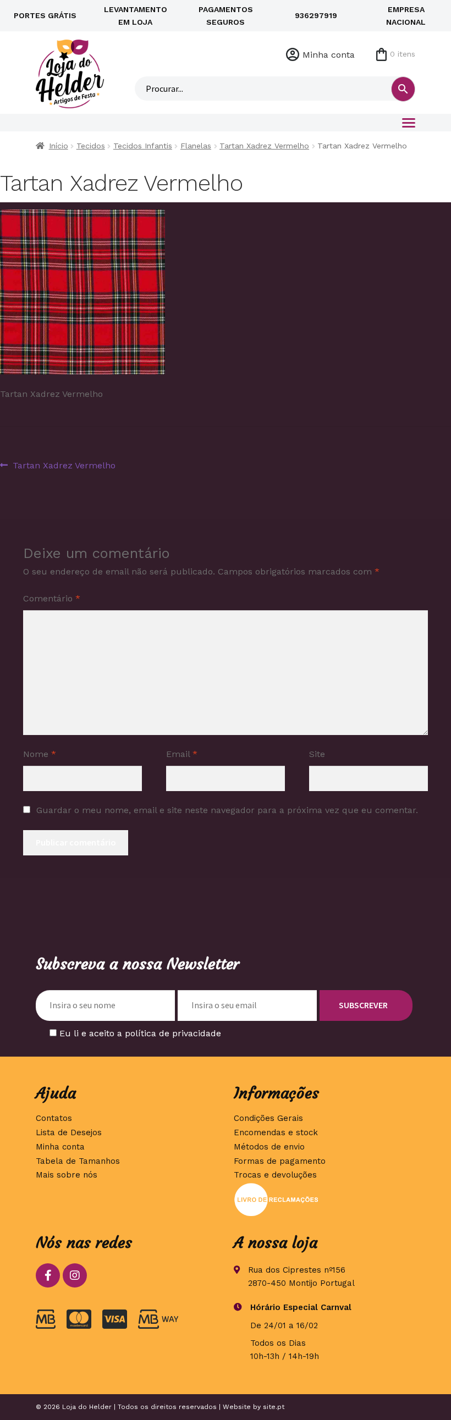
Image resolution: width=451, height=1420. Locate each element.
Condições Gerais (268, 1118)
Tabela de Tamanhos (78, 1161)
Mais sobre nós (66, 1175)
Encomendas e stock (276, 1132)
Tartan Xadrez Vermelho (264, 145)
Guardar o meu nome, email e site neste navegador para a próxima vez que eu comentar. (227, 810)
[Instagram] (75, 1275)
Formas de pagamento (280, 1161)
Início (58, 145)
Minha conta (328, 54)
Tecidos (90, 145)
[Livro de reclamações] (324, 1199)
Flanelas (195, 145)
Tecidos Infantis (142, 145)
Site (317, 754)
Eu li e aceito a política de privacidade (140, 1033)
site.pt (273, 1407)
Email (181, 754)
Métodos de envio (269, 1147)
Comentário (51, 598)
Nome (39, 754)
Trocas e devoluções (275, 1175)
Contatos (54, 1118)
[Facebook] (48, 1275)
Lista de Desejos (69, 1132)
